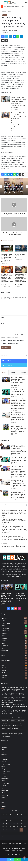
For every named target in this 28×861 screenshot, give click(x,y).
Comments (23, 372)
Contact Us (7, 850)
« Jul (2, 837)
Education (4, 14)
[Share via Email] (20, 174)
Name (3, 317)
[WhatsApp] (14, 174)
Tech (3, 635)
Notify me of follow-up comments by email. (13, 340)
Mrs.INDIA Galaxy (6, 728)
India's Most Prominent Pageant (16, 723)
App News (4, 672)
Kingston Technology (6, 725)
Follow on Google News (17, 850)
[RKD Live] (10, 2)
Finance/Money (6, 660)
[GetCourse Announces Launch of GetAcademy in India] (21, 248)
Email (3, 323)
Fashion (4, 653)
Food (3, 655)
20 (14, 826)
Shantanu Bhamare (13, 733)
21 (17, 826)
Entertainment (5, 630)
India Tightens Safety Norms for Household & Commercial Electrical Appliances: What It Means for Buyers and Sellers (18, 483)
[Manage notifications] (24, 857)
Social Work (5, 650)
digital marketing (5, 720)
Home (4, 11)
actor (3, 717)
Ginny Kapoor (21, 720)
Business (9, 11)
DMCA (23, 848)
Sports (3, 648)
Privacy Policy (17, 848)
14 (17, 823)
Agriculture (5, 667)
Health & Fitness (6, 623)
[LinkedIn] (8, 174)
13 (14, 823)
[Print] (23, 174)
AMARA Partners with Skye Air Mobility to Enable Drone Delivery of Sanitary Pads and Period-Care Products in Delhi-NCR (18, 494)
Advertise (11, 848)
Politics (4, 677)
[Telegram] (17, 174)
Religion (4, 670)
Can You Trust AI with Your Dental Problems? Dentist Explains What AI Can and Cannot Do (20, 595)
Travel (3, 625)
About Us (5, 848)
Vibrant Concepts (6, 736)
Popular (13, 372)
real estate (4, 733)
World (3, 665)
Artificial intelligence (10, 717)
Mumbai (4, 731)
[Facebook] (2, 174)
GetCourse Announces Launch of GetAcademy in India (20, 255)
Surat (20, 733)
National (4, 640)
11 (6, 823)
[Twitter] (5, 174)
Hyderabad (4, 723)
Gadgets (4, 638)
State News (5, 645)
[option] (14, 186)
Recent (4, 372)
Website (3, 329)
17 (3, 826)
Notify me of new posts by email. (11, 343)
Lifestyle (4, 620)
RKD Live (5, 30)
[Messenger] (11, 174)
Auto (3, 663)
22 (21, 826)
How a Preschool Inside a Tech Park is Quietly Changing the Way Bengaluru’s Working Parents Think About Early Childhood (7, 257)
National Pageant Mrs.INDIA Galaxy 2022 (17, 731)
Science (4, 643)
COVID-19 (20, 717)
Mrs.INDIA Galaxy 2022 (17, 728)
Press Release (5, 658)
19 (10, 826)
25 (6, 830)
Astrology (4, 675)
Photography (5, 628)
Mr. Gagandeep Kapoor (18, 725)
